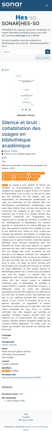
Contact (26, 417)
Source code (27, 420)
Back (6, 70)
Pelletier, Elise (10, 154)
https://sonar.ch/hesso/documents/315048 (21, 377)
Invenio (28, 426)
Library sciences (9, 345)
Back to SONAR (43, 58)
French (4, 185)
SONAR (19, 426)
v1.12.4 (36, 426)
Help (26, 414)
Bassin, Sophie (10, 151)
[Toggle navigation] (47, 5)
